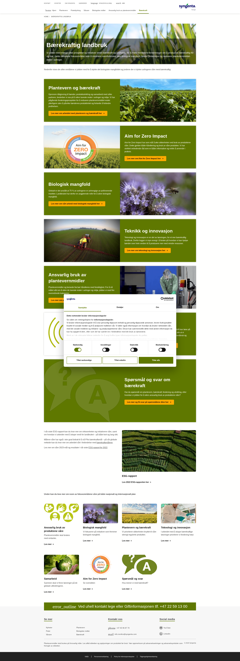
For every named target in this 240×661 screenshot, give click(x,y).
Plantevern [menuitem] (63, 10)
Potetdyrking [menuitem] (76, 10)
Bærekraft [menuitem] (143, 10)
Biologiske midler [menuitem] (99, 10)
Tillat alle (156, 360)
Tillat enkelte (120, 360)
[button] (77, 113)
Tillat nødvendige (84, 360)
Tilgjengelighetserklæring (148, 657)
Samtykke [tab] (82, 308)
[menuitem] (51, 10)
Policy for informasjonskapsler (124, 657)
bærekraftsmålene (105, 442)
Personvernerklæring (101, 657)
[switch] (106, 350)
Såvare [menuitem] (86, 10)
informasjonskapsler (103, 320)
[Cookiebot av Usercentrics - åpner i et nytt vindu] (163, 299)
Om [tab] (157, 307)
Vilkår (87, 657)
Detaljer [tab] (120, 307)
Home (46, 16)
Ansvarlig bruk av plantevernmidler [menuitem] (122, 10)
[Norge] (187, 6)
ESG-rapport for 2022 (97, 447)
